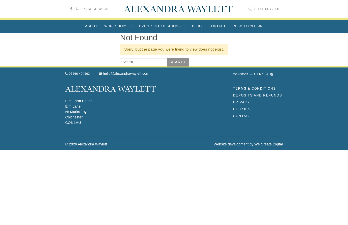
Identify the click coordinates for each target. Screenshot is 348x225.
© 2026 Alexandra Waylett (86, 144)
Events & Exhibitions (160, 26)
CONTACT (242, 116)
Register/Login (248, 26)
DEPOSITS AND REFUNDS (257, 95)
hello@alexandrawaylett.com (126, 74)
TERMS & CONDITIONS (254, 88)
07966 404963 (95, 9)
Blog (197, 26)
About (91, 26)
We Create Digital (268, 144)
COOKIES (242, 109)
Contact (217, 26)
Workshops (116, 26)
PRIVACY (241, 102)
